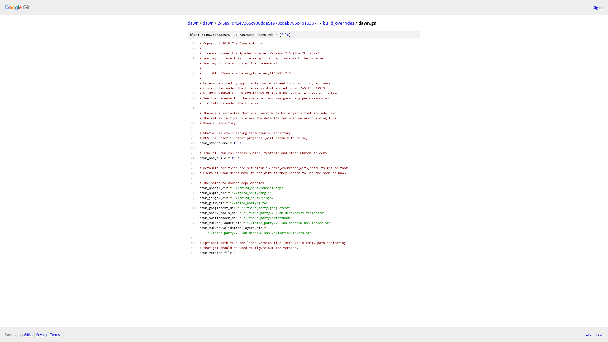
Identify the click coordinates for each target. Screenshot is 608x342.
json (599, 334)
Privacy (41, 334)
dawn (193, 23)
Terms (55, 334)
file (285, 35)
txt (588, 334)
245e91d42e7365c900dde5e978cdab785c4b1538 (266, 23)
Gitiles (28, 334)
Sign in (598, 7)
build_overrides (338, 23)
